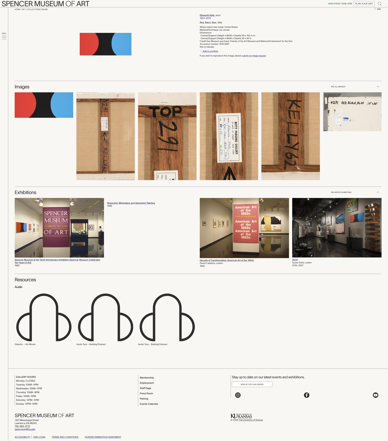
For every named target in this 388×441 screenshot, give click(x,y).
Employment (147, 383)
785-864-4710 (22, 426)
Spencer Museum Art (44, 415)
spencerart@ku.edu (25, 429)
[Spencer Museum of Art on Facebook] (306, 395)
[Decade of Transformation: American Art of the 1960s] (244, 228)
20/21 (295, 259)
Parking (144, 398)
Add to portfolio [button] (210, 51)
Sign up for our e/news (252, 384)
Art (24, 9)
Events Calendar (149, 404)
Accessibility (22, 437)
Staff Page (145, 388)
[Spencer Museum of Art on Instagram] (238, 395)
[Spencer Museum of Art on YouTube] (375, 395)
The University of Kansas (251, 420)
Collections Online (37, 9)
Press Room (146, 393)
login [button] (379, 9)
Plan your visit (364, 3)
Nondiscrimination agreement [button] (103, 437)
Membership (147, 377)
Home (18, 9)
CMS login (39, 437)
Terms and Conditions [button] (65, 437)
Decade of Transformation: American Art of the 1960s (227, 260)
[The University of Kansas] (241, 416)
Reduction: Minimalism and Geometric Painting (131, 203)
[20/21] (337, 227)
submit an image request (254, 55)
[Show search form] (380, 3)
